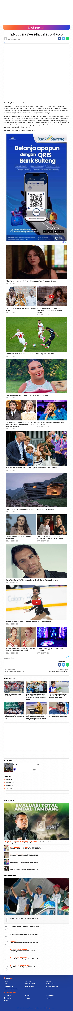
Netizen (18, 868)
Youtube (29, 998)
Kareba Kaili (17, 949)
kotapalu (9, 786)
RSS (7, 1001)
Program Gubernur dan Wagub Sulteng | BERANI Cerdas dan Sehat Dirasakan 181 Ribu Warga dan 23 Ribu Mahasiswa (36, 717)
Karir (5, 984)
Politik (33, 841)
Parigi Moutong (26, 965)
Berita (11, 949)
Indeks (6, 981)
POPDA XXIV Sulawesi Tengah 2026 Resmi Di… (24, 935)
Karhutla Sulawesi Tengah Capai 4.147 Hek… (24, 959)
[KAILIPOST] (36, 28)
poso (13, 658)
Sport (22, 854)
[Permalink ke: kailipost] (5, 38)
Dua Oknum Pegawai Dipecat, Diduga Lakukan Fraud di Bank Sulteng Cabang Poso (58, 695)
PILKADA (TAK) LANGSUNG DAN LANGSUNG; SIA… (26, 849)
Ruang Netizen (29, 861)
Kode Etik (28, 981)
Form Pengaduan (52, 986)
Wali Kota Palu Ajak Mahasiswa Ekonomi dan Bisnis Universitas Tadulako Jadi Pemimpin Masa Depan (36, 696)
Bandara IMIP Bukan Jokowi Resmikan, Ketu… (25, 869)
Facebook (8, 995)
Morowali (18, 841)
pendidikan (7, 658)
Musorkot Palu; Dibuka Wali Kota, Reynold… (24, 855)
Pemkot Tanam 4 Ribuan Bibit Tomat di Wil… (24, 943)
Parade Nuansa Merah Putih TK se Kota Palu (13, 695)
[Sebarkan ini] (59, 38)
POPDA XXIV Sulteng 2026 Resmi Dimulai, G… (24, 918)
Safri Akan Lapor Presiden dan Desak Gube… (18, 843)
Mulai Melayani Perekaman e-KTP (59, 670)
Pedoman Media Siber (11, 989)
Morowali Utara (19, 861)
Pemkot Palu (10, 783)
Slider (8, 792)
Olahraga (13, 854)
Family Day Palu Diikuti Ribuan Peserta (22, 951)
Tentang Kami (8, 986)
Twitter (28, 995)
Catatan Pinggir (15, 847)
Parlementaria (26, 841)
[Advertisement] (36, 12)
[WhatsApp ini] (67, 38)
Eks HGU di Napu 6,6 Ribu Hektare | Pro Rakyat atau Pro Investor (59, 715)
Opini (21, 847)
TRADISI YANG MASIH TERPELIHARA (14, 670)
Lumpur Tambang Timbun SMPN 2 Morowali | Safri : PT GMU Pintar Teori (14, 716)
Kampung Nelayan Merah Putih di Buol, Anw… (25, 926)
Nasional (24, 957)
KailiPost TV (17, 957)
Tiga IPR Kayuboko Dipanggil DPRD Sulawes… (24, 967)
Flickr (48, 998)
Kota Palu (9, 780)
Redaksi (48, 981)
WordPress (50, 995)
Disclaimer (50, 984)
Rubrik (37, 841)
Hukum (6, 841)
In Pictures (11, 841)
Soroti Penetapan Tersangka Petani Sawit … (24, 862)
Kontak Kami (29, 986)
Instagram (8, 998)
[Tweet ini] (63, 38)
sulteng (9, 789)
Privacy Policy (30, 984)
